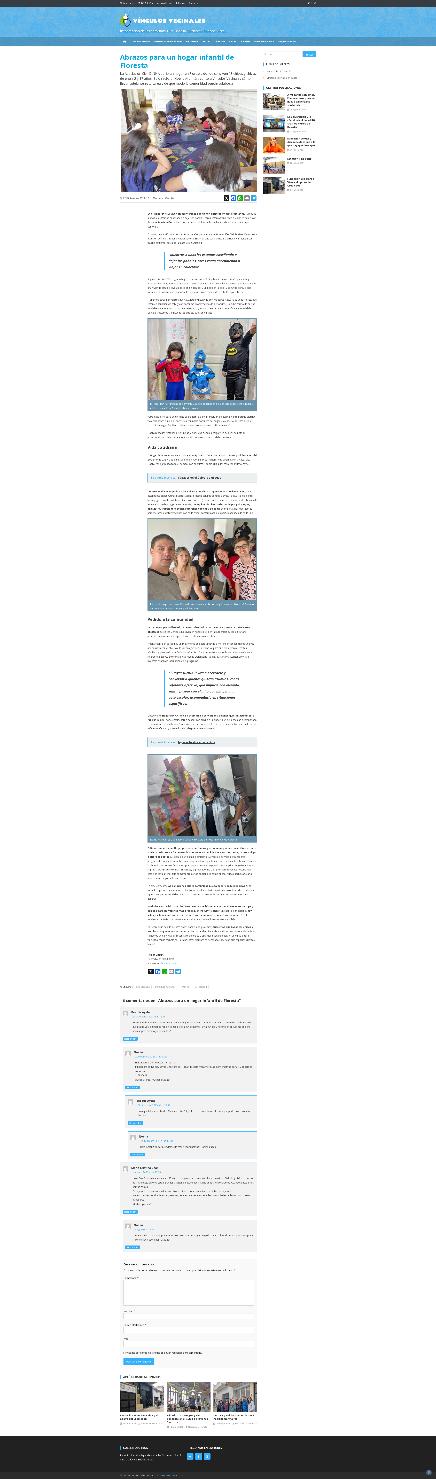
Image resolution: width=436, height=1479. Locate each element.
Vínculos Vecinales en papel (282, 77)
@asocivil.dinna (168, 963)
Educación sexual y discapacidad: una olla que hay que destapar (301, 142)
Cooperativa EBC (287, 41)
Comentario (131, 1278)
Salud (232, 41)
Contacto (193, 3)
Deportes (219, 41)
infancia (185, 986)
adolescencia (143, 986)
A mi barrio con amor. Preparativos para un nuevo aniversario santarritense (301, 100)
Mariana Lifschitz (163, 198)
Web (125, 1338)
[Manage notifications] (429, 1472)
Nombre (129, 1311)
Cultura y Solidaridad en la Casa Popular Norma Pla (233, 1417)
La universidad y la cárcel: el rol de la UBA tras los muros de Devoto (301, 122)
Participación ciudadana (168, 41)
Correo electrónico (134, 1325)
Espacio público (141, 41)
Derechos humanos (165, 986)
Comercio (245, 41)
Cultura (206, 41)
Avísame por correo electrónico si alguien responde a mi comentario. (164, 1352)
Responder (130, 1038)
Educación (192, 41)
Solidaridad (201, 986)
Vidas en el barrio (264, 41)
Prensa (181, 3)
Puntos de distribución (279, 71)
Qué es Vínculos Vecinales (161, 3)
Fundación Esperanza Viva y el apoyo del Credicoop (139, 1417)
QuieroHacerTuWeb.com (171, 1475)
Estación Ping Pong (299, 158)
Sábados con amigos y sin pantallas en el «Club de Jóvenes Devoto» (187, 1419)
